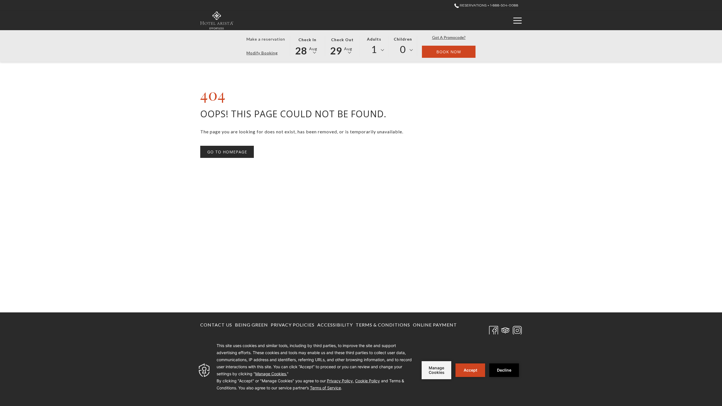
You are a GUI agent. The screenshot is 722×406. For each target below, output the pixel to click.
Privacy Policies (292, 324)
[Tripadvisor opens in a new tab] (505, 329)
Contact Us (216, 324)
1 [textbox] (374, 49)
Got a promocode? (449, 37)
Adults (374, 39)
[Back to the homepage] (216, 20)
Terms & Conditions (383, 324)
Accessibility (335, 324)
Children (403, 39)
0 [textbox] (403, 49)
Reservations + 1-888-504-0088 (488, 5)
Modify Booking (262, 52)
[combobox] (374, 50)
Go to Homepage (227, 152)
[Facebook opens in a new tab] (493, 329)
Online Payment (435, 326)
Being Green (251, 324)
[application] (361, 370)
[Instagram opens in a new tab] (517, 329)
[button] (307, 46)
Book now (456, 51)
